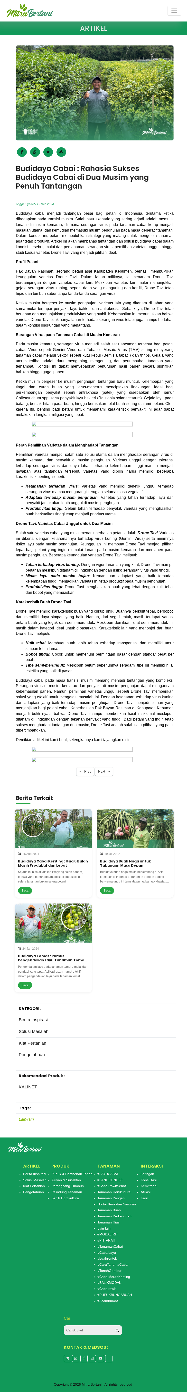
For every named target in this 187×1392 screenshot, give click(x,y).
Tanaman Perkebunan (114, 1216)
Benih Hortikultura (65, 1198)
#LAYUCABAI (107, 1174)
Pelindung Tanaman (66, 1192)
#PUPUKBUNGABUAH (114, 1295)
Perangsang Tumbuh (67, 1186)
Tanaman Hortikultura (114, 1192)
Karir (144, 1198)
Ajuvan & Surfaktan (66, 1180)
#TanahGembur (109, 1271)
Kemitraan (149, 1186)
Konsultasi (149, 1180)
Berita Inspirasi (34, 1174)
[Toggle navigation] (174, 11)
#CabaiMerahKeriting (113, 1277)
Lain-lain (26, 1119)
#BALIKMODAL (109, 1283)
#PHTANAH (106, 1240)
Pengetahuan (33, 1192)
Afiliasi (145, 1192)
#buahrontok (107, 1258)
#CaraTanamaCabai (112, 1264)
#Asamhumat (107, 1301)
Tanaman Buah (109, 1210)
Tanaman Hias (108, 1222)
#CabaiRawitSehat (111, 1186)
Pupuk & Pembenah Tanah (72, 1174)
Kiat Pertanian (34, 1186)
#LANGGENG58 (109, 1180)
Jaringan (147, 1174)
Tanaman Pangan (111, 1198)
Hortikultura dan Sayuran (116, 1204)
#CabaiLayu (106, 1252)
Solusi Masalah (35, 1180)
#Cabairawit (106, 1289)
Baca (25, 890)
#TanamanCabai (110, 1246)
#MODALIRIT (107, 1234)
